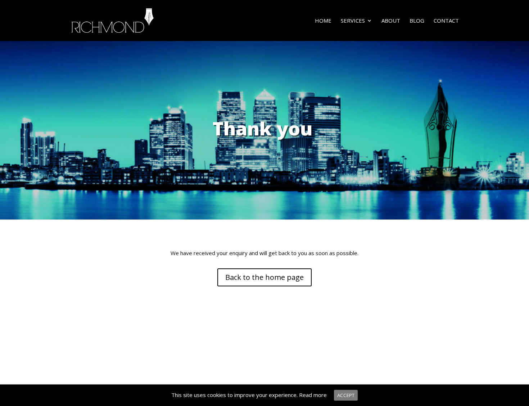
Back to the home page (264, 277)
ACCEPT (345, 395)
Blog (417, 21)
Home (323, 21)
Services (353, 21)
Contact (446, 21)
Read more (313, 394)
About (390, 21)
